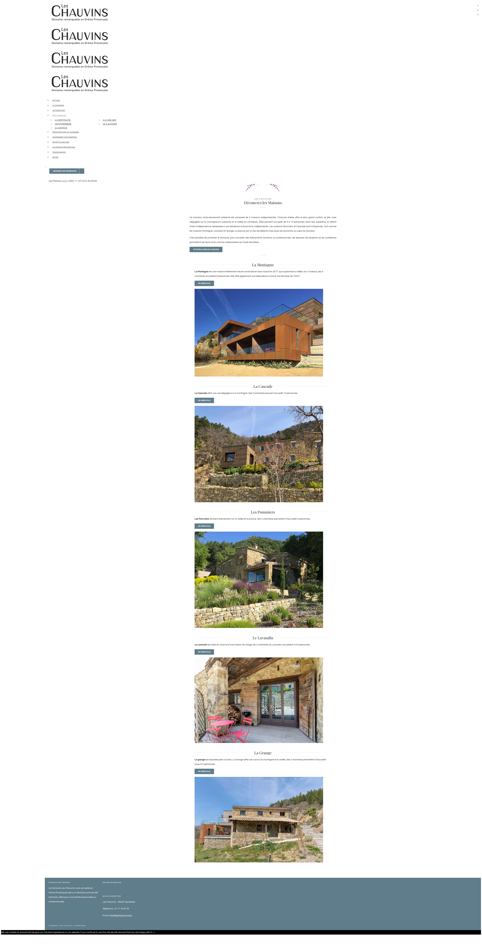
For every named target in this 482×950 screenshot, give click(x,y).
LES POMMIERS (63, 123)
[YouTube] (127, 888)
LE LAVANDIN (110, 123)
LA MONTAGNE (63, 119)
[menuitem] (69, 100)
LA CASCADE (109, 119)
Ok (154, 932)
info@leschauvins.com (120, 915)
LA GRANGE (61, 127)
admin (65, 181)
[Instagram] (131, 888)
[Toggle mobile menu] (46, 166)
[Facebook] (124, 888)
